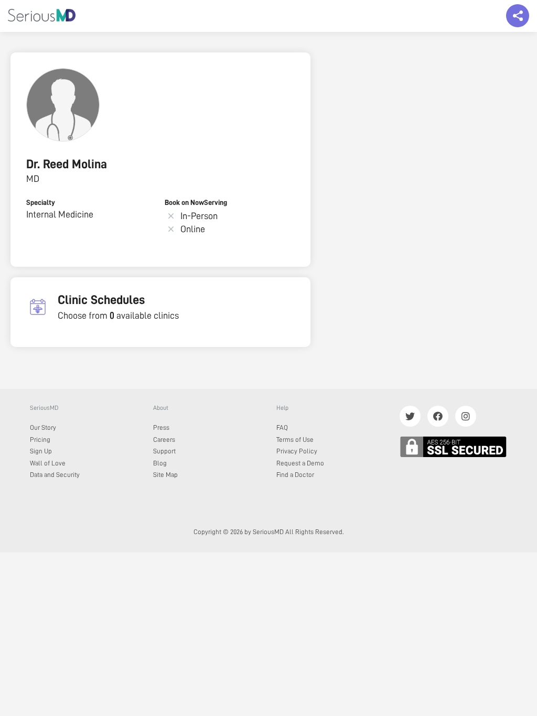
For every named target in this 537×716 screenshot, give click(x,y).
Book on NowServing (196, 202)
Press (161, 427)
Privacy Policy (296, 451)
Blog (160, 463)
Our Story (43, 427)
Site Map (165, 474)
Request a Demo (300, 463)
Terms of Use (295, 439)
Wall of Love (48, 463)
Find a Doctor (295, 474)
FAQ (282, 427)
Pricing (40, 439)
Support (164, 451)
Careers (164, 439)
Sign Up (41, 451)
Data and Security (55, 474)
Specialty (40, 202)
